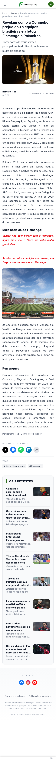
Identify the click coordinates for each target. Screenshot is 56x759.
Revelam (7, 258)
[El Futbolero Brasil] (28, 4)
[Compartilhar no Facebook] (13, 450)
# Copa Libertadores (14, 466)
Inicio (4, 13)
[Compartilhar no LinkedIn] (29, 450)
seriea (14, 13)
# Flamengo (35, 466)
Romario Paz (9, 91)
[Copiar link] (36, 450)
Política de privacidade (40, 696)
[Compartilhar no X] (5, 450)
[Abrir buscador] (51, 4)
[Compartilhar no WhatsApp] (21, 450)
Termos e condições (15, 696)
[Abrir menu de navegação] (5, 4)
